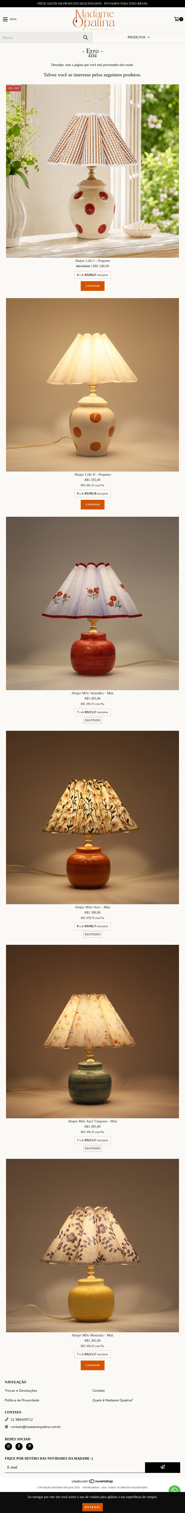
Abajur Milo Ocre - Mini (92, 907)
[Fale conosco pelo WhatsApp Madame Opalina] (174, 1490)
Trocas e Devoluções (21, 1390)
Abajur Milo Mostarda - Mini (92, 1335)
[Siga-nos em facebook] (19, 1446)
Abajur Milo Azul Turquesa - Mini (92, 1121)
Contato (98, 1390)
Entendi (92, 1507)
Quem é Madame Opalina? (112, 1400)
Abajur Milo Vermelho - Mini (92, 693)
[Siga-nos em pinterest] (29, 1446)
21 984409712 (22, 1419)
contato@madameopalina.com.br (36, 1427)
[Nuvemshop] (93, 1482)
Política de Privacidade (22, 1400)
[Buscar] (85, 37)
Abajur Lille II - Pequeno (92, 474)
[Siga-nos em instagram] (8, 1446)
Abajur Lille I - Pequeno (92, 261)
